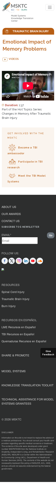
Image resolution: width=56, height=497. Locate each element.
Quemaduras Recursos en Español (24, 341)
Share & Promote (15, 355)
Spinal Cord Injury (13, 292)
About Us (9, 207)
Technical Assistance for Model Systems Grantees (28, 401)
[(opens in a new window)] (33, 260)
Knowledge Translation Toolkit (28, 385)
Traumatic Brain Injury (16, 299)
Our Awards (11, 214)
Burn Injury (9, 306)
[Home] (14, 7)
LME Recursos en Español (19, 327)
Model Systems (14, 371)
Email (6, 235)
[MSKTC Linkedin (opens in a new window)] (26, 260)
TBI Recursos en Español (18, 334)
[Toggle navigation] (49, 7)
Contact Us (11, 221)
